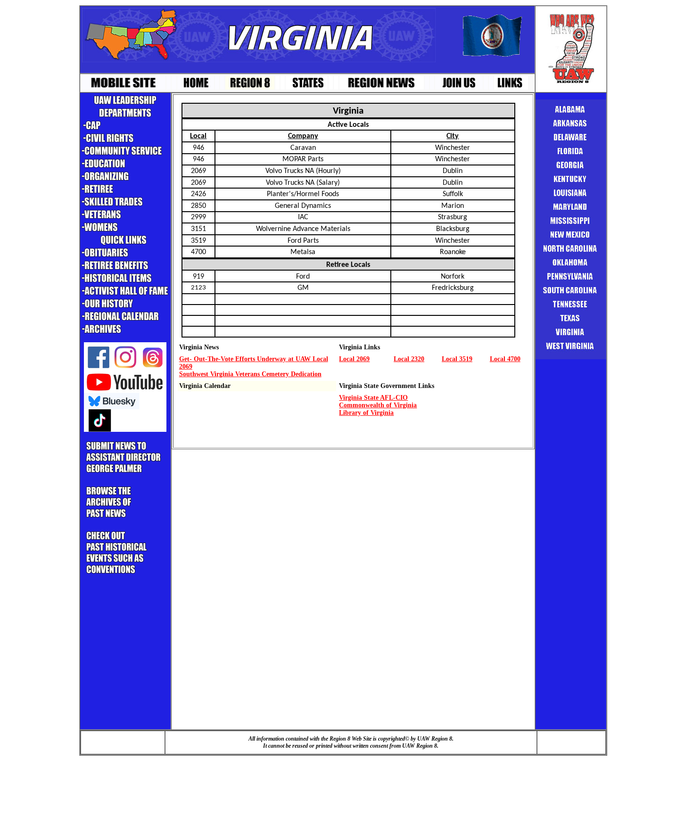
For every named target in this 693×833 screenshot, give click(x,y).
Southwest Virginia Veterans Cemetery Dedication (250, 374)
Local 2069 (354, 359)
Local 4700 (505, 359)
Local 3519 (457, 359)
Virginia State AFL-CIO (373, 397)
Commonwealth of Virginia (378, 405)
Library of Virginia (366, 412)
